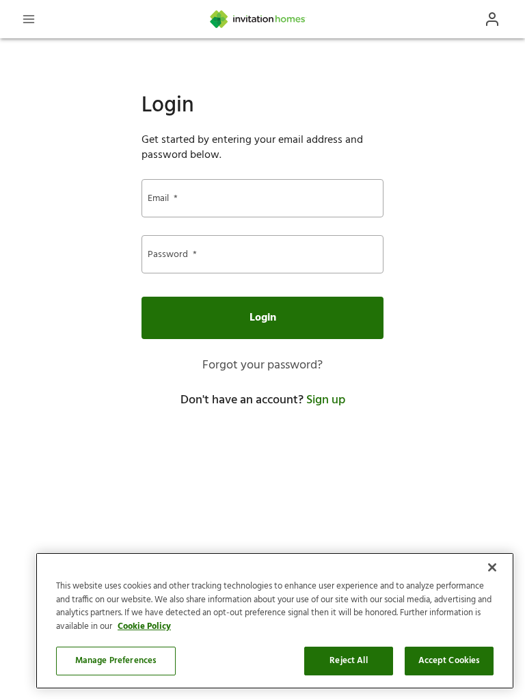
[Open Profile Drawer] (492, 19)
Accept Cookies (449, 661)
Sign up (325, 400)
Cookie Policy (144, 626)
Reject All (348, 661)
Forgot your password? (262, 365)
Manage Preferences (116, 661)
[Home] (258, 19)
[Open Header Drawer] (29, 19)
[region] (275, 620)
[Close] (492, 567)
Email (163, 198)
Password (172, 254)
